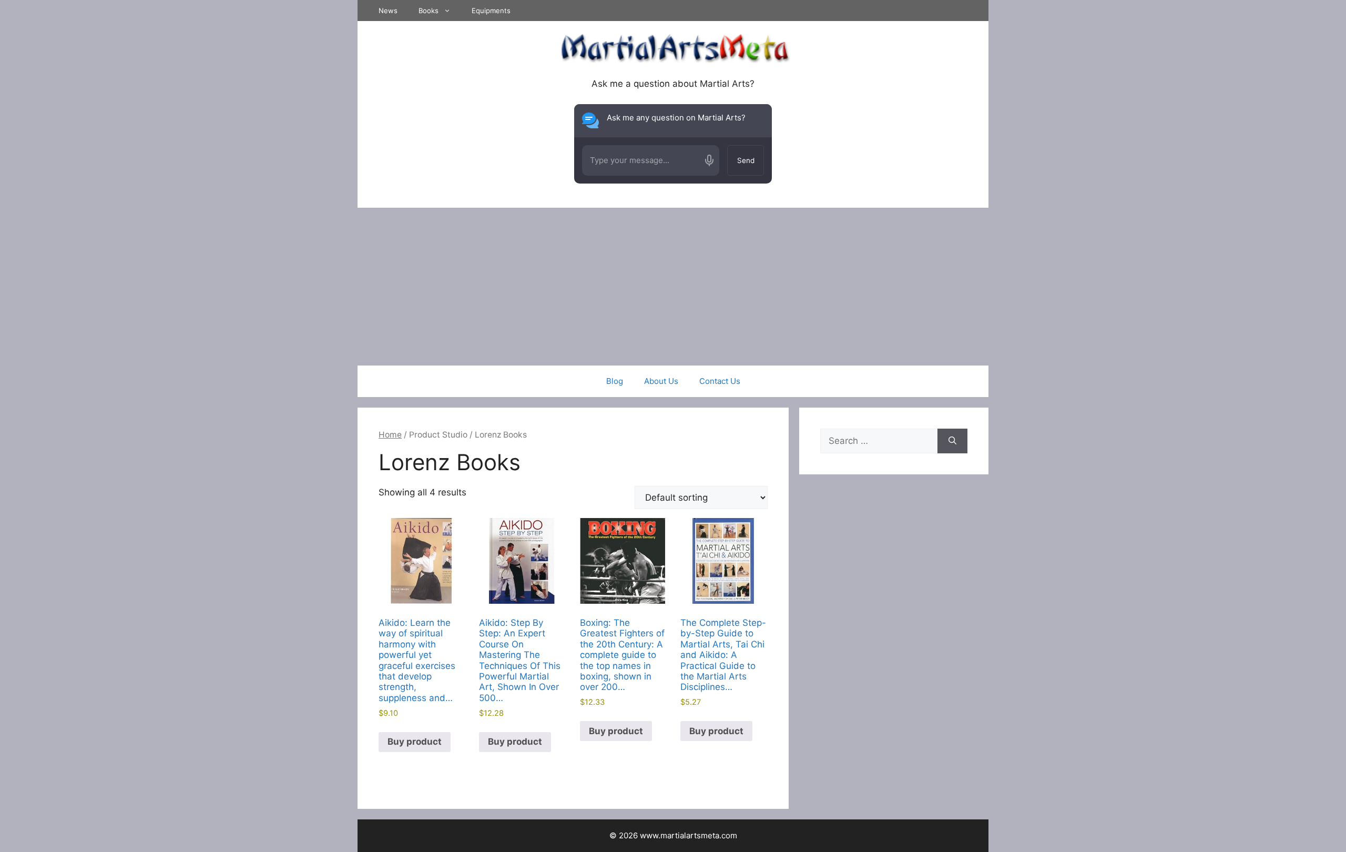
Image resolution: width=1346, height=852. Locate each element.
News (388, 10)
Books (429, 10)
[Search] (952, 441)
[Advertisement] (673, 286)
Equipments (491, 10)
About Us (661, 381)
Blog (614, 381)
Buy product (415, 741)
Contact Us (719, 381)
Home (390, 435)
